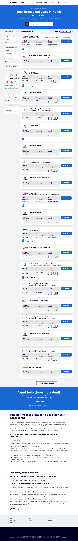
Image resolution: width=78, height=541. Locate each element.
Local (65, 2)
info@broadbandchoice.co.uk (35, 535)
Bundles (46, 2)
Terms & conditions (39, 530)
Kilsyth (30, 520)
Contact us (29, 530)
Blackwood (31, 518)
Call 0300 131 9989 (39, 401)
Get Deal (65, 41)
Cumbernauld (13, 520)
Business (52, 2)
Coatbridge (50, 518)
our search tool (23, 430)
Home (31, 8)
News (57, 530)
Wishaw (11, 522)
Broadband (39, 2)
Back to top (14, 508)
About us (21, 530)
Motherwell (51, 520)
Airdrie (11, 518)
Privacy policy (50, 530)
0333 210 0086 (49, 535)
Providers (59, 2)
